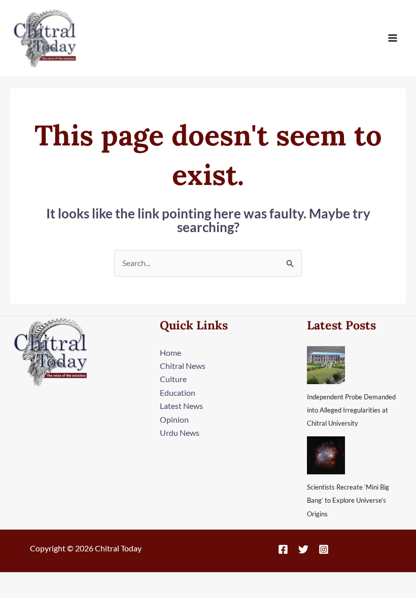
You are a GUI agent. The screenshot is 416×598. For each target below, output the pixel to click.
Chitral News (182, 365)
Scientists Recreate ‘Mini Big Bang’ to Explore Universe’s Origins (348, 500)
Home (170, 352)
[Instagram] (324, 549)
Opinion (174, 419)
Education (177, 392)
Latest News (181, 405)
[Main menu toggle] (393, 38)
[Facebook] (283, 549)
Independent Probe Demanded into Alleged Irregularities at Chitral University (351, 410)
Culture (173, 379)
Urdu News (179, 432)
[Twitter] (303, 549)
